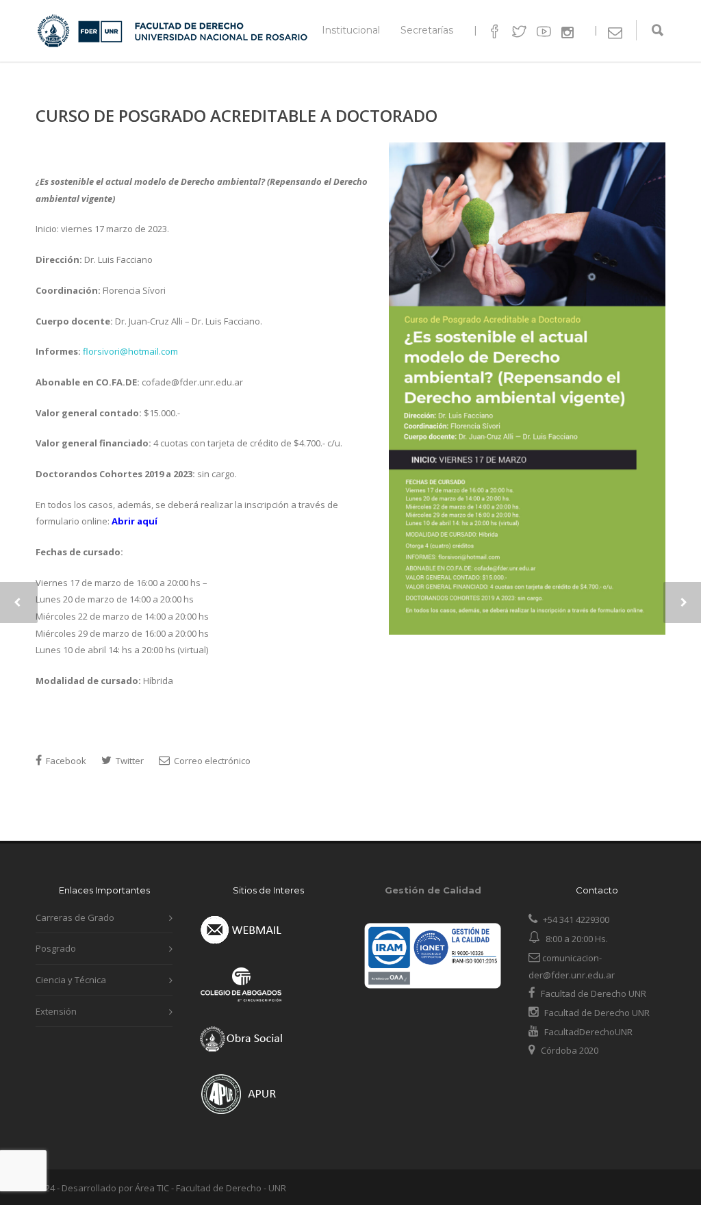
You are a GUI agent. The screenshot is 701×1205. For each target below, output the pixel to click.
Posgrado (56, 948)
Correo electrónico (211, 760)
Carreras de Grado (75, 917)
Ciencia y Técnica (71, 980)
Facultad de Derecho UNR (593, 993)
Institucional (351, 30)
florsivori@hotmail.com (130, 351)
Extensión (56, 1011)
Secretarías (426, 30)
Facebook (65, 760)
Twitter (129, 760)
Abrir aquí (134, 521)
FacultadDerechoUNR (587, 1032)
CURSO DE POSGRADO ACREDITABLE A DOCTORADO (236, 115)
